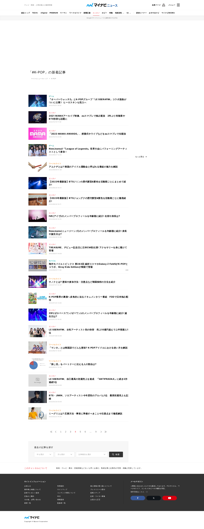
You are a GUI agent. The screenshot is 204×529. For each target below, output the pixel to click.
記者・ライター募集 (97, 496)
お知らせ (27, 486)
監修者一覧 (61, 503)
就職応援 (87, 13)
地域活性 (118, 13)
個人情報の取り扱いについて (101, 486)
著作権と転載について (32, 489)
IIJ (128, 13)
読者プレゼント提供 (31, 493)
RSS (59, 496)
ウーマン (63, 13)
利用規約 (60, 486)
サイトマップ (62, 489)
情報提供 (60, 500)
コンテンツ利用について (66, 493)
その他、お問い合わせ (32, 500)
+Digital (43, 13)
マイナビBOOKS (168, 13)
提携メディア (95, 493)
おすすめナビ (154, 13)
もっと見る (139, 157)
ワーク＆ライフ (75, 13)
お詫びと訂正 (95, 500)
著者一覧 (27, 503)
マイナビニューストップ (39, 78)
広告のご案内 (29, 496)
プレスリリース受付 (97, 489)
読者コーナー (141, 13)
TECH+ (35, 13)
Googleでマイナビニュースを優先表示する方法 (102, 18)
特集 (111, 13)
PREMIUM (54, 13)
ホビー (104, 13)
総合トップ (25, 13)
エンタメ (96, 13)
